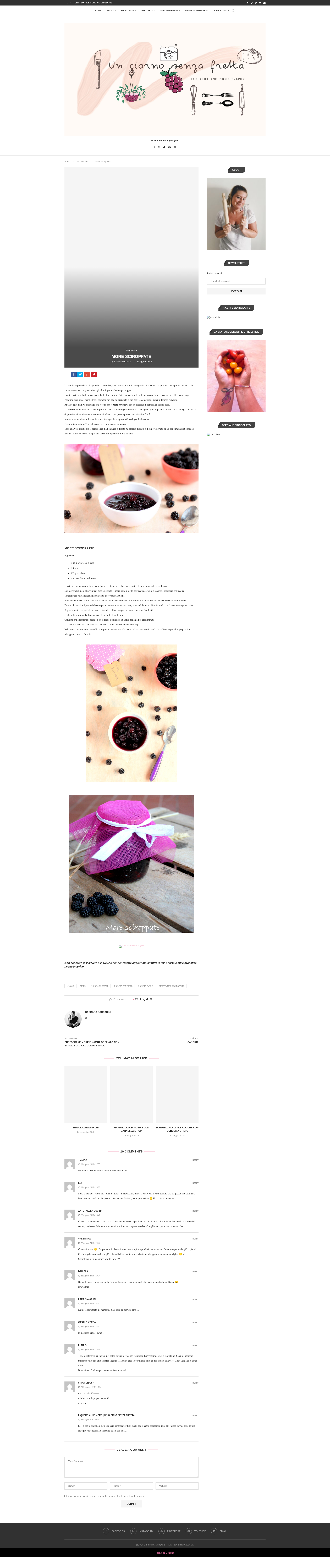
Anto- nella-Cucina (90, 1211)
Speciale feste (169, 10)
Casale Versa (87, 1322)
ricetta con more (123, 986)
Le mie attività (221, 10)
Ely (80, 1183)
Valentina (84, 1238)
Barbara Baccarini (122, 361)
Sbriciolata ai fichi (86, 1127)
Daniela (83, 1271)
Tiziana (82, 1160)
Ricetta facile (145, 986)
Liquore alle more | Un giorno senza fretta (106, 1415)
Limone (70, 986)
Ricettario (127, 10)
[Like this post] (136, 999)
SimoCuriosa (86, 1382)
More (83, 986)
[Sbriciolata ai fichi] (85, 1094)
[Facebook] (247, 3)
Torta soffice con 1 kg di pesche (92, 3)
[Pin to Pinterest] (147, 999)
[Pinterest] (256, 3)
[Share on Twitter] (143, 999)
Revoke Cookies (165, 1552)
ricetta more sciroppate (171, 986)
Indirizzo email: (215, 273)
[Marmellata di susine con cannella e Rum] (131, 1094)
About (110, 10)
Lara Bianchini (87, 1299)
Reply (195, 1160)
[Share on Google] (87, 375)
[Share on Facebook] (74, 375)
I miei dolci (147, 10)
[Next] (70, 3)
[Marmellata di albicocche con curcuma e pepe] (177, 1094)
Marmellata (82, 161)
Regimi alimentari (195, 10)
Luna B (82, 1345)
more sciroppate (99, 986)
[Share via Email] (151, 999)
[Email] (264, 3)
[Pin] (94, 375)
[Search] (233, 11)
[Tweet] (80, 375)
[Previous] (67, 3)
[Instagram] (251, 3)
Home (98, 10)
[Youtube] (260, 3)
